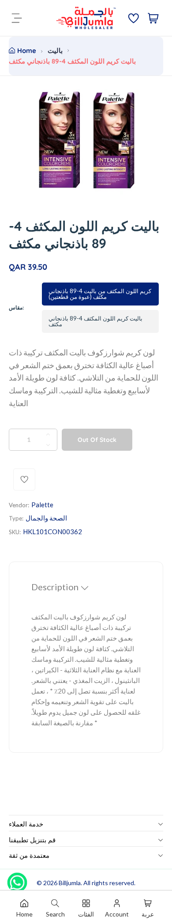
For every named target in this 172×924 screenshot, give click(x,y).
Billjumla (70, 882)
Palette (42, 505)
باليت (55, 50)
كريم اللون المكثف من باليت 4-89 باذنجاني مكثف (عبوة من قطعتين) (100, 293)
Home (26, 50)
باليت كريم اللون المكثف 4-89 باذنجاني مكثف (95, 321)
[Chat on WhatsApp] (17, 879)
